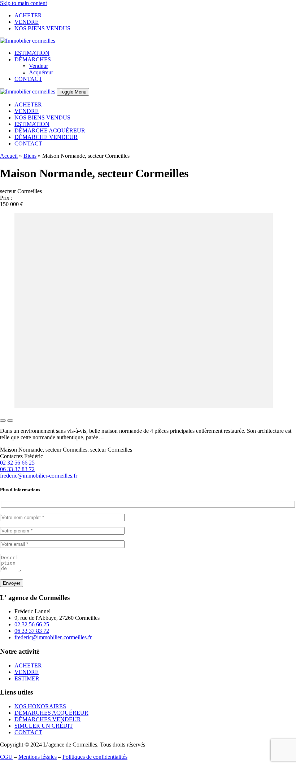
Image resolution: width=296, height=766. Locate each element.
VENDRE (26, 22)
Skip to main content (23, 3)
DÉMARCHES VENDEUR (47, 719)
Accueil (9, 156)
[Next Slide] (10, 420)
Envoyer (11, 583)
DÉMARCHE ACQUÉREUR (49, 130)
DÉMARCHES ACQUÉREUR (51, 713)
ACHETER (28, 15)
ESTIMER (26, 678)
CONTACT (28, 79)
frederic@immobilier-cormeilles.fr (38, 476)
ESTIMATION (31, 53)
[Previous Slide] (3, 420)
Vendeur (38, 66)
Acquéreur (41, 72)
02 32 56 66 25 (17, 463)
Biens (29, 156)
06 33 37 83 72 (17, 469)
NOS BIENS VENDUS (42, 28)
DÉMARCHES (32, 59)
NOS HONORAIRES (40, 706)
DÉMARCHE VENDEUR (46, 137)
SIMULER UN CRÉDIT (43, 726)
